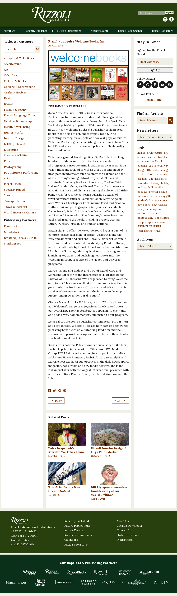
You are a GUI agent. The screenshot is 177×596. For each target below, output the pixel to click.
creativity (163, 165)
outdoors (143, 213)
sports (152, 222)
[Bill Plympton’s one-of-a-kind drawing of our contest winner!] (110, 473)
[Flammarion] (16, 582)
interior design (158, 191)
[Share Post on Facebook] (49, 390)
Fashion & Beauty (15, 109)
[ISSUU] (169, 84)
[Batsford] (64, 582)
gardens (142, 178)
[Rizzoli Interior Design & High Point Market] (110, 434)
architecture (154, 152)
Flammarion (12, 226)
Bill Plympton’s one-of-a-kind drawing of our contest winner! (109, 491)
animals (141, 152)
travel (157, 230)
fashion (141, 174)
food (150, 174)
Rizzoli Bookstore (75, 544)
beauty (151, 157)
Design (8, 98)
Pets (7, 161)
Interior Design (14, 138)
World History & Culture (20, 212)
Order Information (129, 535)
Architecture (12, 64)
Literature (11, 149)
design (141, 170)
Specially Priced (14, 189)
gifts (164, 178)
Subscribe (154, 100)
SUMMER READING (149, 226)
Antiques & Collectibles (19, 58)
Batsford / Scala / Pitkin (20, 237)
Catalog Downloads (130, 525)
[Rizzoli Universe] (52, 572)
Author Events (73, 530)
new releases (159, 204)
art (166, 152)
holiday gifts (155, 187)
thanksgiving (145, 230)
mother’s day (145, 200)
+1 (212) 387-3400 (22, 544)
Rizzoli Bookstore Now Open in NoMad (64, 489)
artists (141, 157)
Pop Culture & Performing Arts (21, 175)
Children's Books (15, 81)
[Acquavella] (113, 582)
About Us (123, 521)
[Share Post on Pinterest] (59, 390)
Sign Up (169, 13)
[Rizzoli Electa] (76, 572)
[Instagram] (165, 19)
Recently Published (76, 521)
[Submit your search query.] (37, 49)
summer (162, 222)
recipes (141, 222)
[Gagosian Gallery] (88, 582)
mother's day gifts (160, 196)
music (158, 200)
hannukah (143, 183)
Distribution (125, 539)
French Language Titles (19, 115)
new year (142, 209)
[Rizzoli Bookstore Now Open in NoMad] (67, 473)
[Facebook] (171, 19)
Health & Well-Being (17, 126)
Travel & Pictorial (15, 206)
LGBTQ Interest (14, 144)
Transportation (14, 201)
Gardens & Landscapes (19, 121)
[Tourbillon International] (137, 582)
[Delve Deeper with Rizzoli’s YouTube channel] (67, 434)
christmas (143, 161)
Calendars (10, 75)
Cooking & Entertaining (19, 86)
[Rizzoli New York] (51, 15)
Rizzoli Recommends (78, 535)
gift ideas (154, 178)
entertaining (160, 170)
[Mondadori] (149, 572)
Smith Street (12, 243)
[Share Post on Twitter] (54, 390)
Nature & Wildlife (15, 155)
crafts (152, 165)
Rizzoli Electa (13, 184)
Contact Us (124, 530)
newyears (155, 209)
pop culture (162, 217)
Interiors (142, 196)
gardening (161, 174)
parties (155, 213)
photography (145, 217)
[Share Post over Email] (64, 390)
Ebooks (8, 104)
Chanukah (162, 157)
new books (143, 204)
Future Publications (77, 525)
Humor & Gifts (13, 132)
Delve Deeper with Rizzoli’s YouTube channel (67, 450)
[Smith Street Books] (40, 582)
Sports (8, 195)
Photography (12, 167)
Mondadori (11, 232)
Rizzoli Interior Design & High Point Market (108, 450)
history (155, 183)
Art (6, 69)
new (165, 200)
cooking (142, 165)
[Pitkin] (161, 582)
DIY (149, 170)
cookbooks (157, 161)
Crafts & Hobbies (15, 92)
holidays (142, 191)
